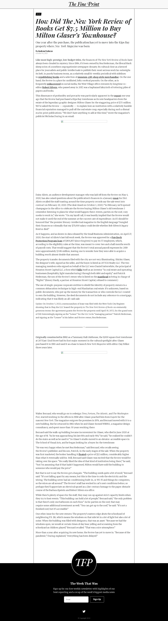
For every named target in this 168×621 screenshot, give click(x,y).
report (117, 95)
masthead (103, 276)
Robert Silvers (49, 87)
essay (116, 198)
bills (79, 269)
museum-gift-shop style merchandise (98, 77)
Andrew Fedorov (45, 51)
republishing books (48, 77)
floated (82, 454)
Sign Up (97, 599)
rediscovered (54, 84)
